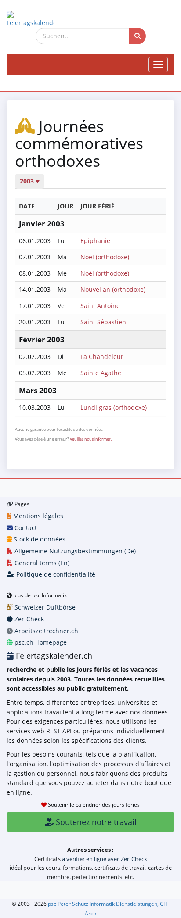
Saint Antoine (100, 305)
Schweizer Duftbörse (44, 607)
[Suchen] (137, 36)
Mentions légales (37, 516)
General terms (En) (41, 563)
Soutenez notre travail (95, 822)
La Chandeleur (101, 356)
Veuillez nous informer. (91, 439)
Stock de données (38, 539)
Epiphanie (95, 241)
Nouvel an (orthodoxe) (112, 289)
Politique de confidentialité (54, 574)
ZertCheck (28, 619)
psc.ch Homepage (40, 642)
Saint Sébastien (103, 322)
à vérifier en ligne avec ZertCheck (104, 859)
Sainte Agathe (100, 373)
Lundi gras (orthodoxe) (113, 407)
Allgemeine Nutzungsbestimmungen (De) (74, 551)
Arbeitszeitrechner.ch (45, 631)
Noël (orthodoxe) (104, 257)
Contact (25, 528)
